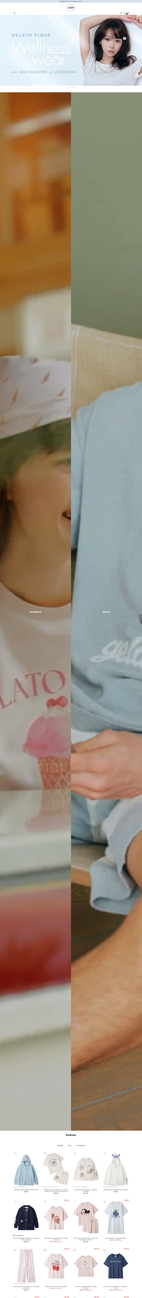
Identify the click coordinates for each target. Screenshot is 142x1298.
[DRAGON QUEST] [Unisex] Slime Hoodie (26, 1190)
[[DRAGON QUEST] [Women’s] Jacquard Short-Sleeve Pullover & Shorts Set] (56, 1169)
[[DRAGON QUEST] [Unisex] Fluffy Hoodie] (116, 1169)
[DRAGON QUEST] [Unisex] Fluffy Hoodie (116, 1190)
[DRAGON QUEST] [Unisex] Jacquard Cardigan (86, 1190)
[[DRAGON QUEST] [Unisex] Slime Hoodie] (26, 1169)
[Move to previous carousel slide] (69, 87)
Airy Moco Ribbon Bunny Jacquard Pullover (86, 1287)
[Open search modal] (14, 13)
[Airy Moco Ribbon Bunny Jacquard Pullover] (86, 1266)
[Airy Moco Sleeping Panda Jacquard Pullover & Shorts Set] (86, 1217)
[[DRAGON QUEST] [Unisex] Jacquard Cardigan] (86, 1169)
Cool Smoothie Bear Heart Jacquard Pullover (56, 1239)
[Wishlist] (120, 13)
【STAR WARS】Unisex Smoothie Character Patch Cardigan (26, 1239)
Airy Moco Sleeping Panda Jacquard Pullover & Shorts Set (85, 1239)
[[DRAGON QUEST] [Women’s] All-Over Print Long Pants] (26, 1266)
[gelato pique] (71, 7)
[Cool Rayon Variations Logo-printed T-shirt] (116, 1266)
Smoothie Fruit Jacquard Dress (116, 1238)
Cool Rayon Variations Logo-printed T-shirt (115, 1287)
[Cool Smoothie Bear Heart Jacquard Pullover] (56, 1217)
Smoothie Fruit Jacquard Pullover (56, 1286)
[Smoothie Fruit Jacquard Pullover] (56, 1266)
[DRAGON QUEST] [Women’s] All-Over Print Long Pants (26, 1287)
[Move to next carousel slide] (73, 87)
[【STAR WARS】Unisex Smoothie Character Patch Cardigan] (26, 1217)
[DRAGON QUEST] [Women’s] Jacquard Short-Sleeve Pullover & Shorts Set (56, 1190)
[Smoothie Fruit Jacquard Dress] (116, 1217)
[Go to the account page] (124, 13)
